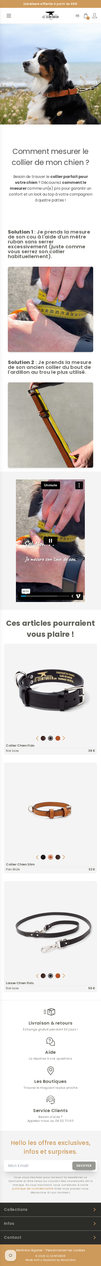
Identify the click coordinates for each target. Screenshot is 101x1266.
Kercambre (68, 1260)
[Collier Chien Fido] (50, 690)
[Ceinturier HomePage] (50, 16)
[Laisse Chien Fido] (50, 927)
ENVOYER (84, 1166)
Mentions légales (29, 1250)
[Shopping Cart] (85, 15)
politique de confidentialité (32, 1189)
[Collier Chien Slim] (50, 809)
